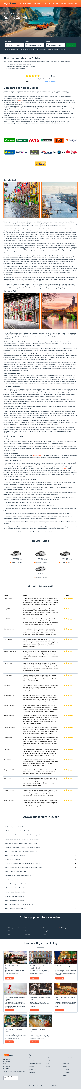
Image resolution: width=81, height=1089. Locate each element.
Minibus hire (32, 1072)
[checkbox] (5, 49)
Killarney (63, 928)
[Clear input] (22, 45)
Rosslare (27, 934)
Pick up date (28, 41)
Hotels (29, 3)
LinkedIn (7, 1068)
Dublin (9, 931)
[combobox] (15, 45)
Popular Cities (32, 1060)
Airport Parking (38, 3)
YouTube (7, 1059)
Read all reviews (50, 81)
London (63, 468)
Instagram (7, 1066)
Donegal (45, 931)
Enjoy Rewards (66, 1072)
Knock (27, 931)
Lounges (47, 3)
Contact (65, 1066)
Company (65, 1075)
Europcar (39, 455)
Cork (8, 934)
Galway (45, 934)
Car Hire (21, 3)
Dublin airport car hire (13, 928)
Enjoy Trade (66, 1069)
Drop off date (49, 41)
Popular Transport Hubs (35, 1063)
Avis (34, 455)
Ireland (20, 100)
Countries (31, 1058)
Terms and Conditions (68, 1058)
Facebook (7, 1061)
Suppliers (31, 1066)
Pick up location (8, 41)
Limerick (45, 928)
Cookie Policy (66, 1063)
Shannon (27, 928)
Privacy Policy (66, 1060)
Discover (55, 3)
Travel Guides (32, 1069)
